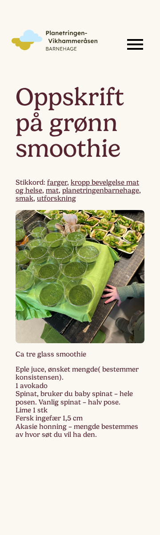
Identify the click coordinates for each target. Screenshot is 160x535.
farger (57, 182)
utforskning (56, 198)
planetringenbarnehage (100, 190)
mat (52, 190)
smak (24, 198)
